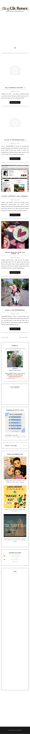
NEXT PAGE (5, 337)
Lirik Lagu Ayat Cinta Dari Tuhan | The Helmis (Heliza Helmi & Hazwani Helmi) (15, 540)
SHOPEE (7, 437)
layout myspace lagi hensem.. (15, 196)
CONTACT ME (18, 378)
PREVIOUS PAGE (23, 337)
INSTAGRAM (21, 437)
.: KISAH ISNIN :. (15, 557)
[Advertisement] (15, 29)
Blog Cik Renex (15, 559)
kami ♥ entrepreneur (15, 310)
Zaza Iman (15, 561)
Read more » (15, 102)
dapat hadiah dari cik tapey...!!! (15, 253)
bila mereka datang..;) (15, 87)
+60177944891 (21, 435)
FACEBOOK (14, 437)
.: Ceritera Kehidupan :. (15, 556)
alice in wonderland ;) (15, 140)
